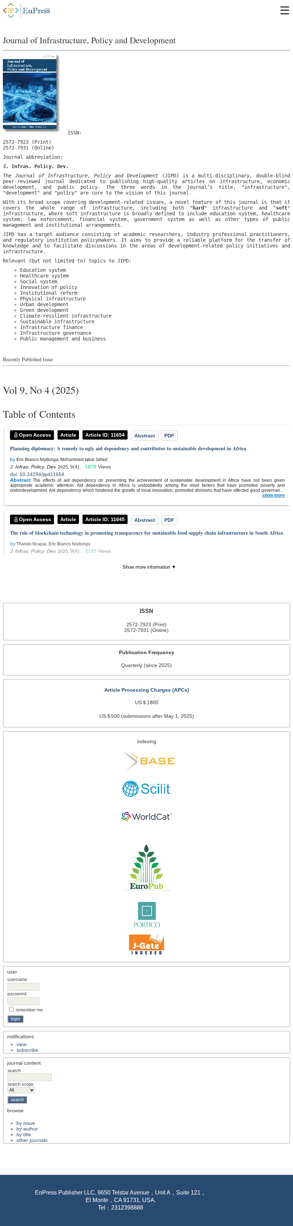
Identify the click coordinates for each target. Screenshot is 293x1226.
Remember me (29, 1009)
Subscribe (27, 1050)
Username (17, 979)
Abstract (144, 435)
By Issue (25, 1123)
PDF (169, 435)
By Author (27, 1129)
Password (17, 993)
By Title (23, 1134)
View (21, 1044)
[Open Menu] (285, 10)
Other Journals (32, 1140)
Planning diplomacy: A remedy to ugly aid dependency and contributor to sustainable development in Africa (128, 448)
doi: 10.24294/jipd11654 (37, 474)
